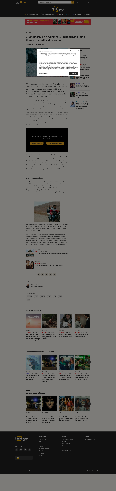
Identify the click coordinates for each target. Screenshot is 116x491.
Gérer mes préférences (43, 73)
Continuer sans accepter (74, 50)
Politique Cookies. (73, 63)
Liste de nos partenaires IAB (44, 69)
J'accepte (74, 73)
